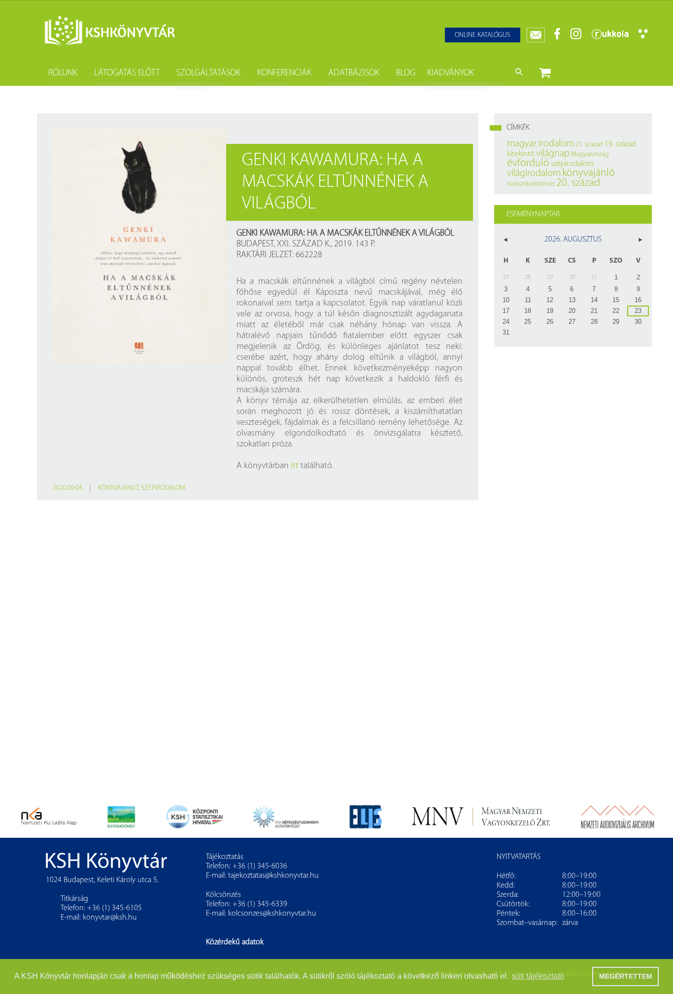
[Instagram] (576, 37)
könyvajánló (118, 488)
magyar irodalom (540, 144)
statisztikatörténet (531, 184)
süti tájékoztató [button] (538, 976)
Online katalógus (482, 35)
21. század (589, 144)
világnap (553, 154)
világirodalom (534, 173)
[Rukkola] (610, 37)
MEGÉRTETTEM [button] (625, 976)
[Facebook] (557, 37)
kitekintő (521, 154)
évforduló (528, 163)
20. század (578, 183)
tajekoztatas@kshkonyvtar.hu (273, 876)
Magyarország (590, 154)
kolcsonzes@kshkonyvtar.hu (272, 914)
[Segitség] (643, 36)
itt (295, 466)
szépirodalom (163, 488)
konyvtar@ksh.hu (110, 918)
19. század (620, 144)
